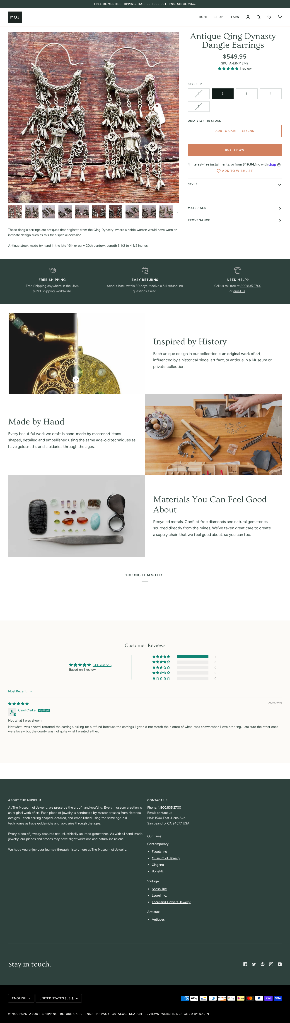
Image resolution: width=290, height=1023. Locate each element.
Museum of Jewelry (166, 858)
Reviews (152, 1014)
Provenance (199, 220)
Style (193, 184)
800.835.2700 (250, 286)
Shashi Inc (159, 889)
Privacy (102, 1014)
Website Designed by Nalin (185, 1014)
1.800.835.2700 (169, 807)
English (19, 998)
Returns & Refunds (77, 1014)
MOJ (15, 1014)
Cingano (158, 865)
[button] (228, 68)
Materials (197, 208)
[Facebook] (245, 964)
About (34, 1014)
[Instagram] (271, 964)
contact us (164, 813)
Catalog (119, 1014)
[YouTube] (280, 964)
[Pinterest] (263, 964)
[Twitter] (254, 964)
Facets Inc (159, 852)
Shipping (50, 1014)
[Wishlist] (269, 17)
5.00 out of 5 (102, 665)
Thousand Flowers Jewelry (171, 902)
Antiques (158, 919)
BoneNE (158, 871)
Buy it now (234, 150)
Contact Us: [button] (158, 800)
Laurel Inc (159, 895)
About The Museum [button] (24, 800)
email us (239, 291)
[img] (18, 704)
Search (135, 1014)
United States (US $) (57, 998)
